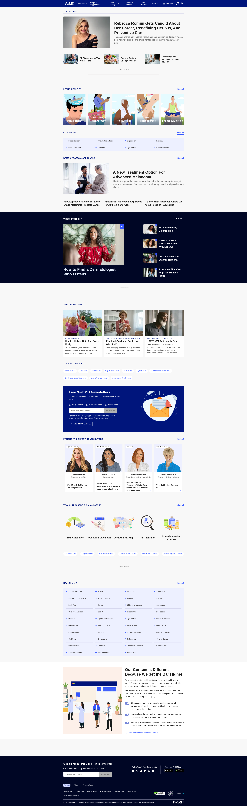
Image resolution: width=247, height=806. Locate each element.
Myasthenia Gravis (103, 446)
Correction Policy (119, 791)
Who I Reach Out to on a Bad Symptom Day (77, 486)
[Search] (182, 3)
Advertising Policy (105, 791)
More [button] (154, 4)
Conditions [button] (81, 4)
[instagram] (141, 771)
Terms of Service (100, 418)
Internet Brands (84, 802)
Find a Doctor (144, 4)
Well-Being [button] (112, 4)
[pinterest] (149, 771)
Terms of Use (131, 791)
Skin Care (130, 446)
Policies (67, 785)
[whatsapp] (153, 771)
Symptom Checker (129, 4)
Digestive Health (161, 446)
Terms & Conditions (98, 415)
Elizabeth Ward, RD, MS (168, 475)
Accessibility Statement (71, 795)
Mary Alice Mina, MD (138, 475)
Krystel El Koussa (108, 475)
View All (180, 89)
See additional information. (146, 802)
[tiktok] (145, 771)
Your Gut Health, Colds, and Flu (167, 486)
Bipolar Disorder (72, 446)
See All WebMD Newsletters (81, 424)
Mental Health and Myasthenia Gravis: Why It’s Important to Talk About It (108, 486)
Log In (177, 4)
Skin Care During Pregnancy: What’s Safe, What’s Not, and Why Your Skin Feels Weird (137, 486)
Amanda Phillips (79, 475)
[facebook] (133, 771)
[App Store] (169, 771)
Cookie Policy (80, 791)
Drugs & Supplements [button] (95, 4)
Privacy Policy (109, 415)
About (76, 785)
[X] (137, 771)
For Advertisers (88, 785)
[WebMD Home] (69, 3)
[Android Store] (179, 771)
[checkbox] (76, 405)
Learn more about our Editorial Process (143, 733)
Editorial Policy (92, 791)
